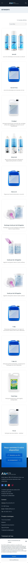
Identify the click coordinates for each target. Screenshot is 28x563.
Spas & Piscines (5, 527)
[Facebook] (2, 485)
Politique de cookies (6, 491)
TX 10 (14, 431)
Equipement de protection (7, 525)
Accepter (14, 556)
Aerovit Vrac (14, 87)
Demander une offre (15, 455)
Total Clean (14, 396)
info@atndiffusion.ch (10, 509)
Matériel (3, 522)
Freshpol (14, 121)
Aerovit (14, 54)
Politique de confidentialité (7, 495)
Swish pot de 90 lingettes (14, 293)
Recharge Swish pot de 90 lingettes (14, 225)
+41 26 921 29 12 (7, 511)
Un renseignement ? (13, 460)
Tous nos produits (5, 519)
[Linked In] (6, 485)
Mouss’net (14, 157)
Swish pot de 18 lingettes (14, 260)
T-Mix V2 (14, 361)
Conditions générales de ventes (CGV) (10, 489)
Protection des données (7, 493)
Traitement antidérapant (7, 530)
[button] (26, 541)
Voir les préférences (14, 560)
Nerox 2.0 (14, 192)
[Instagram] (9, 485)
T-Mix (14, 326)
